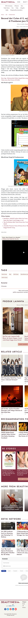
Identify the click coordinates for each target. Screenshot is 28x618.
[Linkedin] (13, 609)
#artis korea (4, 274)
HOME (18, 2)
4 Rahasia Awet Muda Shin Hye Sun (10, 239)
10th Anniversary (8, 6)
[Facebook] (5, 609)
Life (6, 14)
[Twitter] (8, 609)
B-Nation (24, 607)
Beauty (23, 603)
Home (2, 14)
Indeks (7, 10)
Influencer (16, 6)
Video (17, 8)
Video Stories (7, 8)
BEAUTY (25, 2)
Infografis (22, 8)
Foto (13, 8)
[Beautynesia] (8, 2)
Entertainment (12, 14)
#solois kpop (4, 277)
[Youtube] (16, 609)
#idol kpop (15, 274)
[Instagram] (10, 609)
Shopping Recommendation (16, 10)
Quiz (22, 6)
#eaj (10, 274)
